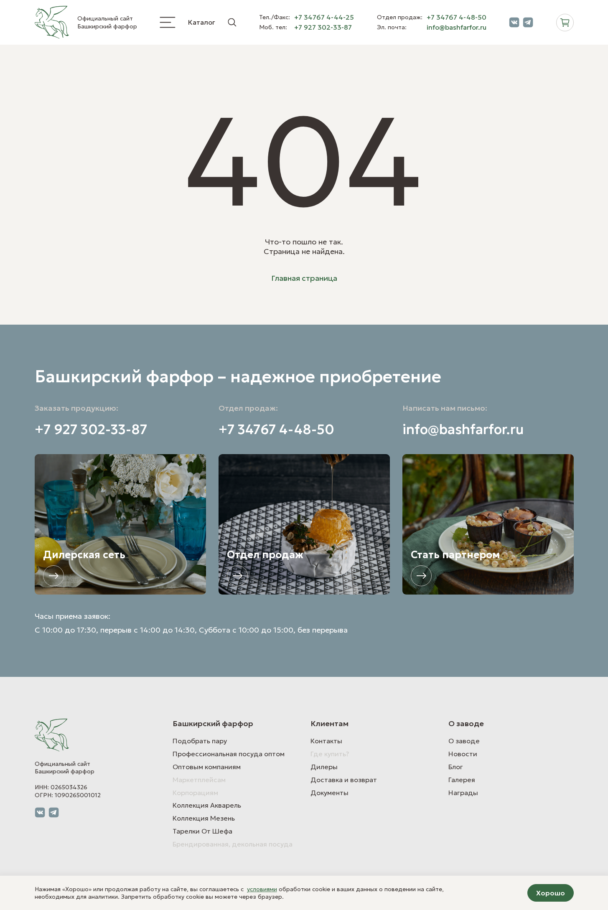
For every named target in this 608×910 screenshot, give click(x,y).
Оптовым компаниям (207, 767)
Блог (455, 767)
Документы (329, 792)
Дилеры (324, 767)
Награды (463, 792)
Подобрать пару (200, 741)
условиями (262, 889)
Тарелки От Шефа (202, 831)
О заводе (464, 741)
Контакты (326, 741)
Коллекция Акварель (207, 805)
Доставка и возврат (343, 779)
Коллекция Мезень (204, 818)
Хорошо (550, 893)
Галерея (461, 779)
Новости (462, 754)
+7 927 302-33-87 (323, 27)
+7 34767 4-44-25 (324, 17)
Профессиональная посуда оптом (229, 754)
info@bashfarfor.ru (456, 27)
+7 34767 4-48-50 (456, 17)
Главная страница (304, 278)
